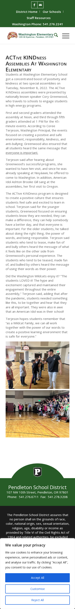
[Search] (54, 35)
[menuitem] (27, 12)
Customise (37, 589)
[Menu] (63, 35)
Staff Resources (39, 18)
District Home (27, 12)
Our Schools (52, 12)
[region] (37, 573)
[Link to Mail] (40, 5)
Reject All (37, 600)
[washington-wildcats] (31, 35)
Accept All (37, 578)
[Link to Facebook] (34, 5)
